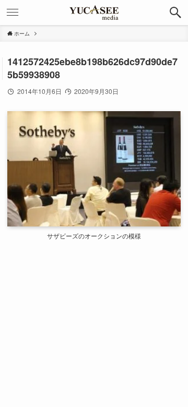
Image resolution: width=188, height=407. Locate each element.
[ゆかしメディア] (94, 12)
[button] (175, 12)
